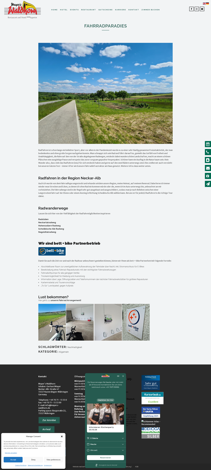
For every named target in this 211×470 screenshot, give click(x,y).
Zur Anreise (49, 420)
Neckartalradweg (47, 222)
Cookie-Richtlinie (20, 465)
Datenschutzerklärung (35, 465)
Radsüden (43, 219)
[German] (207, 3)
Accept (13, 460)
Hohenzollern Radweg (49, 226)
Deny (33, 460)
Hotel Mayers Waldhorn (151, 388)
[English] (204, 3)
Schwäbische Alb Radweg (51, 229)
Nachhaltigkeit (75, 347)
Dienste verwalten (11, 453)
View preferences (53, 460)
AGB (136, 467)
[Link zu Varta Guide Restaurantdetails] (151, 417)
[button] (62, 436)
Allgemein (64, 352)
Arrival (46, 429)
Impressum (48, 465)
